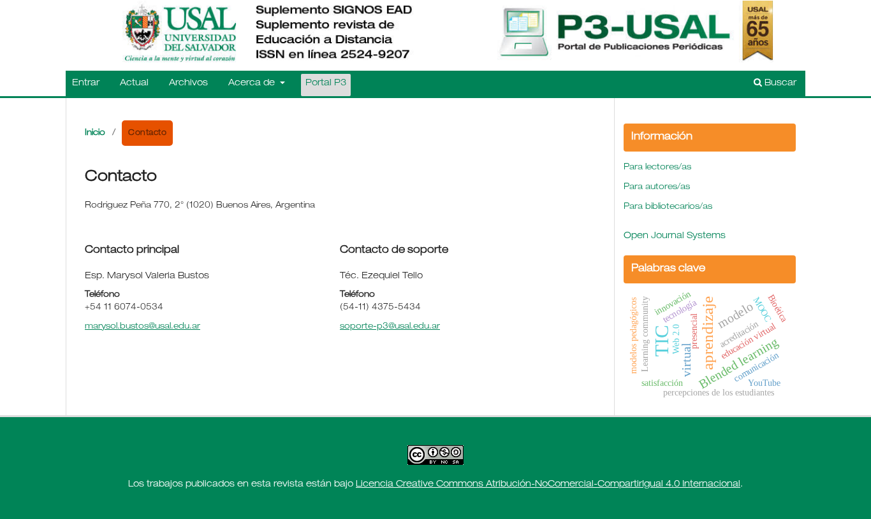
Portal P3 (325, 83)
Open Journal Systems (675, 236)
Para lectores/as (657, 168)
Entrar (85, 83)
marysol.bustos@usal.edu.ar (142, 327)
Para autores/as (657, 187)
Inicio (95, 133)
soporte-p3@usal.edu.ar (390, 327)
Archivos (188, 83)
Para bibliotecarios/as (668, 207)
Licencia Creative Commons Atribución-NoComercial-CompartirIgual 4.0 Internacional (548, 484)
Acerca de (252, 83)
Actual (134, 83)
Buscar (779, 83)
